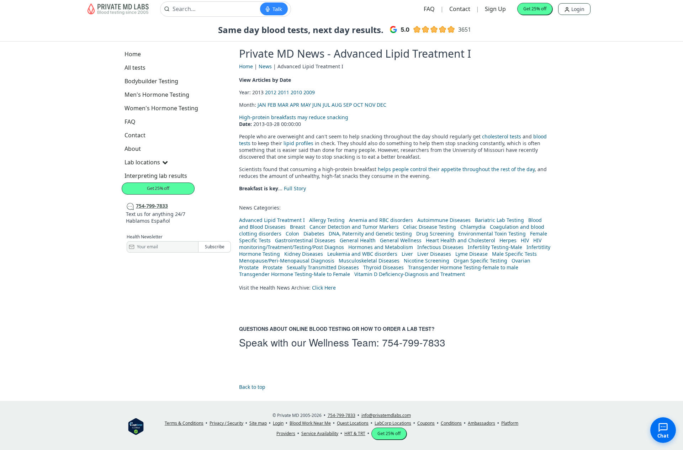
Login (577, 9)
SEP (347, 104)
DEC (381, 104)
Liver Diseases (434, 253)
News (265, 66)
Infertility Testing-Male (495, 247)
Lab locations (142, 162)
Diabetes (313, 233)
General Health (358, 240)
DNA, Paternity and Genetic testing (370, 233)
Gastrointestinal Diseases (305, 240)
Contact (459, 9)
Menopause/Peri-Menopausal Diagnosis (286, 260)
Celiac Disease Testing (429, 226)
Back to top (252, 386)
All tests (135, 68)
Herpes (508, 240)
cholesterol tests (501, 136)
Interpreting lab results (156, 176)
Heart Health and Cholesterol (460, 240)
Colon (292, 233)
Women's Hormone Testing (161, 108)
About (133, 149)
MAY (306, 104)
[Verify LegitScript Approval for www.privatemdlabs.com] (136, 426)
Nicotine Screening (426, 260)
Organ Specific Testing (480, 260)
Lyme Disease (471, 253)
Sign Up (495, 9)
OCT (358, 104)
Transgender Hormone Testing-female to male (463, 267)
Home (133, 54)
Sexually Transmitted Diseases (323, 267)
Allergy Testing (327, 220)
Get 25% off (534, 9)
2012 (270, 92)
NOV (370, 104)
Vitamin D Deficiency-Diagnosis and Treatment (410, 274)
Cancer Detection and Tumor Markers (354, 226)
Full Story (295, 188)
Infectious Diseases (440, 247)
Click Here (324, 287)
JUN (316, 104)
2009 (309, 92)
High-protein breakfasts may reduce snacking (293, 117)
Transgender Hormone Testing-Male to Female (294, 274)
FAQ (429, 9)
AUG (337, 104)
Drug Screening (435, 233)
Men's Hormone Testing (157, 95)
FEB (272, 104)
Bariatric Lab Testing (499, 220)
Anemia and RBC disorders (381, 220)
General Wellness (401, 240)
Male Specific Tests (514, 253)
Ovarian (521, 260)
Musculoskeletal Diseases (369, 260)
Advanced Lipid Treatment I (272, 220)
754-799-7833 (413, 342)
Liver (407, 253)
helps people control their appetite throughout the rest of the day (456, 169)
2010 (296, 92)
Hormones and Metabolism (380, 247)
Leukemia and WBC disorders (362, 253)
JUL (326, 104)
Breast (297, 226)
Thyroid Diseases (383, 267)
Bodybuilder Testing (151, 81)
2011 (283, 92)
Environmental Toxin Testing (492, 233)
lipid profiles (298, 143)
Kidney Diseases (303, 253)
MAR (282, 104)
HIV (525, 240)
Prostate (249, 267)
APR (294, 104)
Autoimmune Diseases (444, 220)
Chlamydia (473, 226)
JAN (262, 104)
